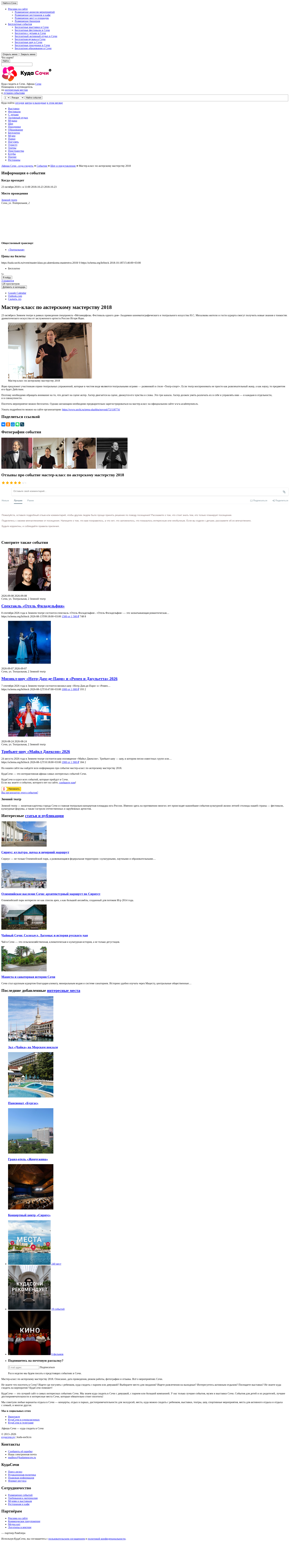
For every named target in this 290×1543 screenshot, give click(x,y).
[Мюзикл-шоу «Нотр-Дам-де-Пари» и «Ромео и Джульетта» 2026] (145, 642)
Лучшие (18, 500)
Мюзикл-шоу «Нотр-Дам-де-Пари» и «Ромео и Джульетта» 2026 (59, 678)
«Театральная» (16, 249)
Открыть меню (10, 54)
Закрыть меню (28, 54)
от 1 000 (70, 689)
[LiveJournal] (22, 424)
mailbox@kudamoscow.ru (22, 1457)
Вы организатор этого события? (19, 792)
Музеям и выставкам (20, 1501)
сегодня (19, 102)
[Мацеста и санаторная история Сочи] (24, 970)
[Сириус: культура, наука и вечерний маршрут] (24, 845)
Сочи (38, 83)
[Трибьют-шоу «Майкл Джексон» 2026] (145, 715)
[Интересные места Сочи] (29, 1263)
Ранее (30, 500)
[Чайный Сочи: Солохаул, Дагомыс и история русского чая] (24, 928)
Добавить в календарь (14, 287)
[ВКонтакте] (3, 424)
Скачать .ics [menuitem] (14, 299)
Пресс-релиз (15, 1471)
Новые (5, 500)
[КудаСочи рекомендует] (29, 1309)
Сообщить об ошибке (20, 1451)
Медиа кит (14, 1524)
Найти (6, 61)
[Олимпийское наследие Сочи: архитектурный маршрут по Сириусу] (24, 887)
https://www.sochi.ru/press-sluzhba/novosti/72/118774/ (91, 409)
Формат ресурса (17, 1480)
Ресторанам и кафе (19, 1504)
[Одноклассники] (8, 424)
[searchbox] (145, 61)
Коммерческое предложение (24, 1521)
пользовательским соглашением (66, 1538)
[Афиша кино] (29, 1354)
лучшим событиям (14, 93)
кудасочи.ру (8, 1437)
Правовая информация (21, 1477)
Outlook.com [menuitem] (15, 296)
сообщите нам (67, 782)
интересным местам (16, 90)
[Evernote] (17, 424)
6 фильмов (57, 1354)
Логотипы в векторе (19, 1527)
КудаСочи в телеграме (21, 1422)
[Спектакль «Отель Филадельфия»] (145, 570)
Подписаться (47, 1367)
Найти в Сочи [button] (9, 3)
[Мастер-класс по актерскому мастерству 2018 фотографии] (17, 467)
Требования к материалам (23, 1498)
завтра (28, 102)
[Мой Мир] (13, 424)
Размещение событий (20, 1495)
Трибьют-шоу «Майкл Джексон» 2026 (35, 751)
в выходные (39, 102)
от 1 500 (70, 616)
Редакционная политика (22, 1474)
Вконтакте (14, 1416)
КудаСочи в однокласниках (24, 1419)
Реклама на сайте (18, 1518)
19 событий (58, 1309)
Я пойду (7, 277)
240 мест (56, 1263)
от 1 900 (70, 762)
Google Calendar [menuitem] (17, 293)
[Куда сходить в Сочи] (38, 80)
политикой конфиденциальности (107, 1538)
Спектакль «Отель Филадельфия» (33, 606)
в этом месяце (55, 102)
